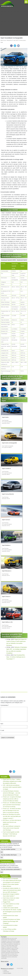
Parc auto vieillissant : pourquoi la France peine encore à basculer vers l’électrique (11, 828)
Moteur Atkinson (7, 886)
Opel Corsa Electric (8, 494)
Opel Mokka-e (6, 545)
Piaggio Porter (6, 902)
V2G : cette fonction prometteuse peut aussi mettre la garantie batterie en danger (12, 787)
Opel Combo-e (6, 468)
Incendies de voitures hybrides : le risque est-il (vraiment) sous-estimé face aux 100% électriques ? (12, 890)
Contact (5, 970)
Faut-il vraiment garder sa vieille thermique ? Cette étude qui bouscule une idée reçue (11, 834)
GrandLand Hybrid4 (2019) (8, 260)
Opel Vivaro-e (6, 596)
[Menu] (26, 2)
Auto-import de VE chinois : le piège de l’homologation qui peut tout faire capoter (12, 911)
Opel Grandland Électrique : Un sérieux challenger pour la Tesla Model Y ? (15, 657)
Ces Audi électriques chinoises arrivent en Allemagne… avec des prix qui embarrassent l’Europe (11, 793)
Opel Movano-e (6, 571)
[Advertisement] (14, 21)
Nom (2, 723)
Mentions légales (7, 973)
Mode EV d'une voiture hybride (11, 884)
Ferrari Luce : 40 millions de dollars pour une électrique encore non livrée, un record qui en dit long (12, 810)
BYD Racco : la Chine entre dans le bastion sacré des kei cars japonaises (12, 822)
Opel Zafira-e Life (7, 622)
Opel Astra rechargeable (9, 443)
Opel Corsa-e (6, 519)
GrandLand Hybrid (22, 260)
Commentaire (5, 705)
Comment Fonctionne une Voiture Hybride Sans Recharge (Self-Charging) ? (11, 921)
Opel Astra (5, 417)
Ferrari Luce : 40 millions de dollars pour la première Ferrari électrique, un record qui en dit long (12, 804)
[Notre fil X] (11, 964)
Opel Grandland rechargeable (10, 878)
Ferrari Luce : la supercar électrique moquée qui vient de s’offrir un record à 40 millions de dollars (12, 798)
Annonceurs (6, 971)
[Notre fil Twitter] (14, 771)
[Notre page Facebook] (10, 771)
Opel (2, 42)
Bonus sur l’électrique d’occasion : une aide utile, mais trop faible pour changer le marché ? (12, 816)
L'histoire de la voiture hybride (10, 907)
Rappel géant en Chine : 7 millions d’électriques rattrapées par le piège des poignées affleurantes (12, 781)
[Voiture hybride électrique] (7, 3)
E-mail (2, 730)
